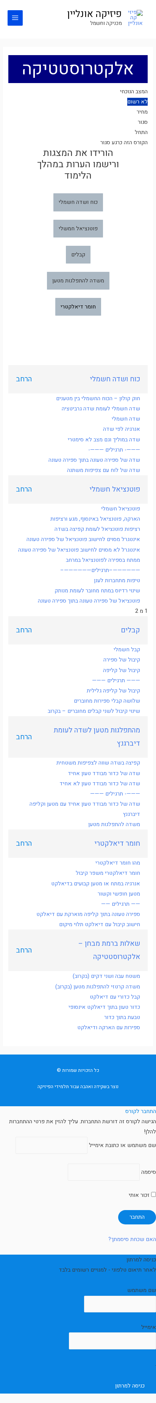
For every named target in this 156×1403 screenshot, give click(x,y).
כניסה (150, 1280)
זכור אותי (140, 1195)
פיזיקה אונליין (94, 14)
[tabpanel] (77, 256)
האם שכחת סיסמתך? (132, 1239)
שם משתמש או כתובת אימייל (122, 1145)
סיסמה (148, 1172)
